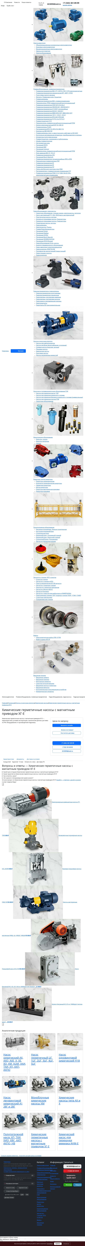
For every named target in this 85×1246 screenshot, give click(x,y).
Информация (55, 1162)
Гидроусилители (41, 255)
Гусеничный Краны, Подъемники (47, 539)
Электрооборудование (43, 53)
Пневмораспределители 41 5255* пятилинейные (52, 109)
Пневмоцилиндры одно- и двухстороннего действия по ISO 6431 (57, 133)
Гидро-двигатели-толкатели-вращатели (49, 247)
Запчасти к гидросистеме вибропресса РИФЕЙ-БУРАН (53, 593)
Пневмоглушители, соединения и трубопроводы (52, 139)
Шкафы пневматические (44, 141)
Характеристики (8, 759)
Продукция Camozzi (42, 149)
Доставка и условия (33, 759)
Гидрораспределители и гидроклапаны (42, 1178)
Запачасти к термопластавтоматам (47, 587)
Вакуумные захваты (42, 677)
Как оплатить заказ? (10, 776)
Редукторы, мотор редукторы (40, 1204)
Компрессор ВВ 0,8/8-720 (44, 131)
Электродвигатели (8, 697)
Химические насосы (42, 351)
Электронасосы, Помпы (43, 227)
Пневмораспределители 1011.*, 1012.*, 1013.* (51, 115)
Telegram (78, 1185)
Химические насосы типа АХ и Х (69, 1100)
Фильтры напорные (42, 441)
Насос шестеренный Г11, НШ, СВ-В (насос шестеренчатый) (55, 215)
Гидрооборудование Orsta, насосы (47, 243)
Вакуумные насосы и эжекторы (46, 685)
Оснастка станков (42, 579)
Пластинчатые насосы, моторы (46, 217)
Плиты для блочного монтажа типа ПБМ (49, 169)
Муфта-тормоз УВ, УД (43, 639)
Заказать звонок (67, 5)
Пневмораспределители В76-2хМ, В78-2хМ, (50, 117)
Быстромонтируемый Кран (45, 531)
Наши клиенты (26, 2)
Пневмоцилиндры (42, 99)
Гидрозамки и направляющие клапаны (48, 301)
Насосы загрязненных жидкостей (47, 355)
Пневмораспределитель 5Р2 (45, 155)
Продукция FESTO (42, 145)
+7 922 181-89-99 (67, 747)
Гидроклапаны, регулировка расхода (48, 299)
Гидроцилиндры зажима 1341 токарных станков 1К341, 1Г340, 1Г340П (58, 595)
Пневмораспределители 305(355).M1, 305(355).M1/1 (52, 107)
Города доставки (19, 1175)
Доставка (53, 1171)
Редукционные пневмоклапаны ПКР (48, 161)
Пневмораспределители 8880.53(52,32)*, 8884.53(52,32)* (54, 113)
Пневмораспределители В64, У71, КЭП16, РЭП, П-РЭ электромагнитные (59, 91)
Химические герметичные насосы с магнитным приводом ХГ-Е (40, 1140)
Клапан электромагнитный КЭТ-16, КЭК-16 (49, 125)
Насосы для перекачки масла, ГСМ (47, 393)
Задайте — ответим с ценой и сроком (68, 780)
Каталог (21, 351)
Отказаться (66, 1243)
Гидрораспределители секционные (47, 295)
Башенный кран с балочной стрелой (48, 537)
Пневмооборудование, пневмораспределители (31, 697)
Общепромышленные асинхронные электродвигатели (54, 45)
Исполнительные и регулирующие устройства (51, 689)
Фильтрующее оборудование (41, 1198)
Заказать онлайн (67, 725)
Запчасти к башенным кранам (46, 541)
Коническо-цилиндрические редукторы (49, 483)
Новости (17, 2)
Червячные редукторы (43, 485)
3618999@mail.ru (54, 4)
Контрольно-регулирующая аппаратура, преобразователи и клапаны (59, 135)
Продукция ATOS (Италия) (44, 241)
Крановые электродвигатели (45, 47)
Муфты (39, 1220)
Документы (20, 759)
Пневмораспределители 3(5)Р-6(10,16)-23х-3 (50, 105)
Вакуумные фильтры (42, 687)
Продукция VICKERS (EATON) (45, 239)
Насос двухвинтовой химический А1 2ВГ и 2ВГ (12, 1102)
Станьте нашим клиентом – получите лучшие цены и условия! (21, 1156)
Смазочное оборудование (44, 401)
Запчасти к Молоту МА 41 (44, 589)
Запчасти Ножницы (42, 591)
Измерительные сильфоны (45, 691)
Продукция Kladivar (42, 233)
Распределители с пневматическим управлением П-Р (53, 171)
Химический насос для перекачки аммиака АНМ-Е (69, 1138)
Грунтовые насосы (42, 353)
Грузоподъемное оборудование (42, 1210)
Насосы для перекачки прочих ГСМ (47, 399)
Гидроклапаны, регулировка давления (48, 297)
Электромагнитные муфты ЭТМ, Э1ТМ (48, 637)
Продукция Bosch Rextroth (44, 157)
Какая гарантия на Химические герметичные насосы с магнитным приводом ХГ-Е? (30, 774)
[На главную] (2, 2)
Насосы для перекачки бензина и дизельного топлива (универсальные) (59, 397)
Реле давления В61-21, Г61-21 (45, 153)
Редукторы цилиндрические (45, 481)
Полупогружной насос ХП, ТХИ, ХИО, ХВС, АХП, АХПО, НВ (13, 1138)
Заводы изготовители (43, 51)
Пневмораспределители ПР (45, 167)
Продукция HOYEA (42, 235)
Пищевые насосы (41, 349)
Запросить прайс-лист (71, 1176)
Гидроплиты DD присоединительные (48, 305)
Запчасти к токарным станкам (46, 585)
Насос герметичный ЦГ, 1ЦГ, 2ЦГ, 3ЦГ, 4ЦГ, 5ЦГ (42, 1059)
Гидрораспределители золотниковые (48, 293)
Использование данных (55, 1188)
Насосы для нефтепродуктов (45, 343)
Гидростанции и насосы (44, 253)
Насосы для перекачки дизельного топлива (50, 395)
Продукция (53, 1168)
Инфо (3, 6)
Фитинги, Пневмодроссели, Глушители (48, 97)
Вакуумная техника (40, 1224)
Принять (57, 1243)
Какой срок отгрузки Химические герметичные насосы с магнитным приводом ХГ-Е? (30, 772)
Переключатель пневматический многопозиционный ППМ (55, 123)
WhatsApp (69, 1185)
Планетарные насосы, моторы (46, 223)
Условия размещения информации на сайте (16, 1171)
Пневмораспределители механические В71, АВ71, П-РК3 (54, 93)
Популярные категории (19, 1183)
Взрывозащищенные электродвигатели (49, 49)
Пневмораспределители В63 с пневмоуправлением (53, 101)
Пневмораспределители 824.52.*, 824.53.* (49, 111)
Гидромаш (5, 351)
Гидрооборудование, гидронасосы (60, 697)
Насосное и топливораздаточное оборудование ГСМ (42, 1192)
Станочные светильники (44, 597)
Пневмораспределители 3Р (45, 165)
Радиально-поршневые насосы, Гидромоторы (51, 221)
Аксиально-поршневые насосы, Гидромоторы (51, 219)
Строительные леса (42, 533)
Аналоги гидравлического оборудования (49, 245)
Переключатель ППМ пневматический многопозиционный (55, 103)
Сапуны (38, 443)
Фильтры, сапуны (41, 439)
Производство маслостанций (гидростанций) (51, 251)
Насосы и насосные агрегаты (40, 1184)
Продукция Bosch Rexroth (44, 237)
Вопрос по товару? (67, 730)
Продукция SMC (41, 147)
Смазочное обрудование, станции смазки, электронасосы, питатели (58, 213)
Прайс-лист (10, 6)
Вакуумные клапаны (42, 679)
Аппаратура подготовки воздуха (46, 137)
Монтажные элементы (43, 681)
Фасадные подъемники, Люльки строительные (51, 529)
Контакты (53, 1184)
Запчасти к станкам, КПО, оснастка (41, 1215)
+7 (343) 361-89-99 (71, 3)
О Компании (8, 2)
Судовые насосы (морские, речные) (47, 347)
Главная (52, 1165)
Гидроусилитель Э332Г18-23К (45, 249)
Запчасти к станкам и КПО (44, 581)
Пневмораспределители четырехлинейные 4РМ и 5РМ (54, 159)
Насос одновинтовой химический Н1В (69, 1057)
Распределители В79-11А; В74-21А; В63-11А (50, 129)
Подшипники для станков (44, 599)
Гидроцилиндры (41, 225)
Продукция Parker (42, 231)
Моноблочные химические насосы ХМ (40, 1100)
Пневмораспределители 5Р (45, 163)
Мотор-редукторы (42, 487)
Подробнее (50, 1243)
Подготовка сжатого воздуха (45, 95)
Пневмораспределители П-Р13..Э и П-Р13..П (50, 119)
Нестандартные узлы (43, 143)
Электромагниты (41, 303)
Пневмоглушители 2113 (44, 121)
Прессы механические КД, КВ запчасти (48, 583)
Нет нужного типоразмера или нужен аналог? (18, 778)
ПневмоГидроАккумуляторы (45, 229)
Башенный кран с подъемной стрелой (48, 535)
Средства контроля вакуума (45, 683)
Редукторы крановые (43, 491)
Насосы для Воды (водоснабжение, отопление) (51, 345)
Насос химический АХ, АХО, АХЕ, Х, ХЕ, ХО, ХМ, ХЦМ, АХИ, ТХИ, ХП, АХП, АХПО (14, 1062)
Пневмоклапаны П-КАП (43, 127)
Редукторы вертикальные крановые (48, 489)
